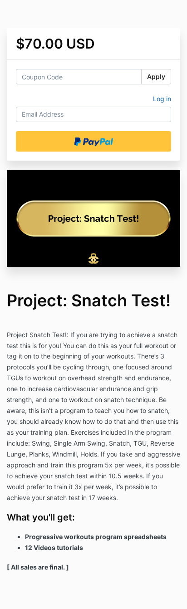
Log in (162, 99)
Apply (156, 76)
